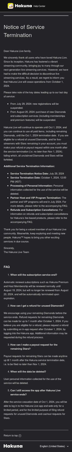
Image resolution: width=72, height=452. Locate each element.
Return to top (11, 435)
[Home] (26, 7)
